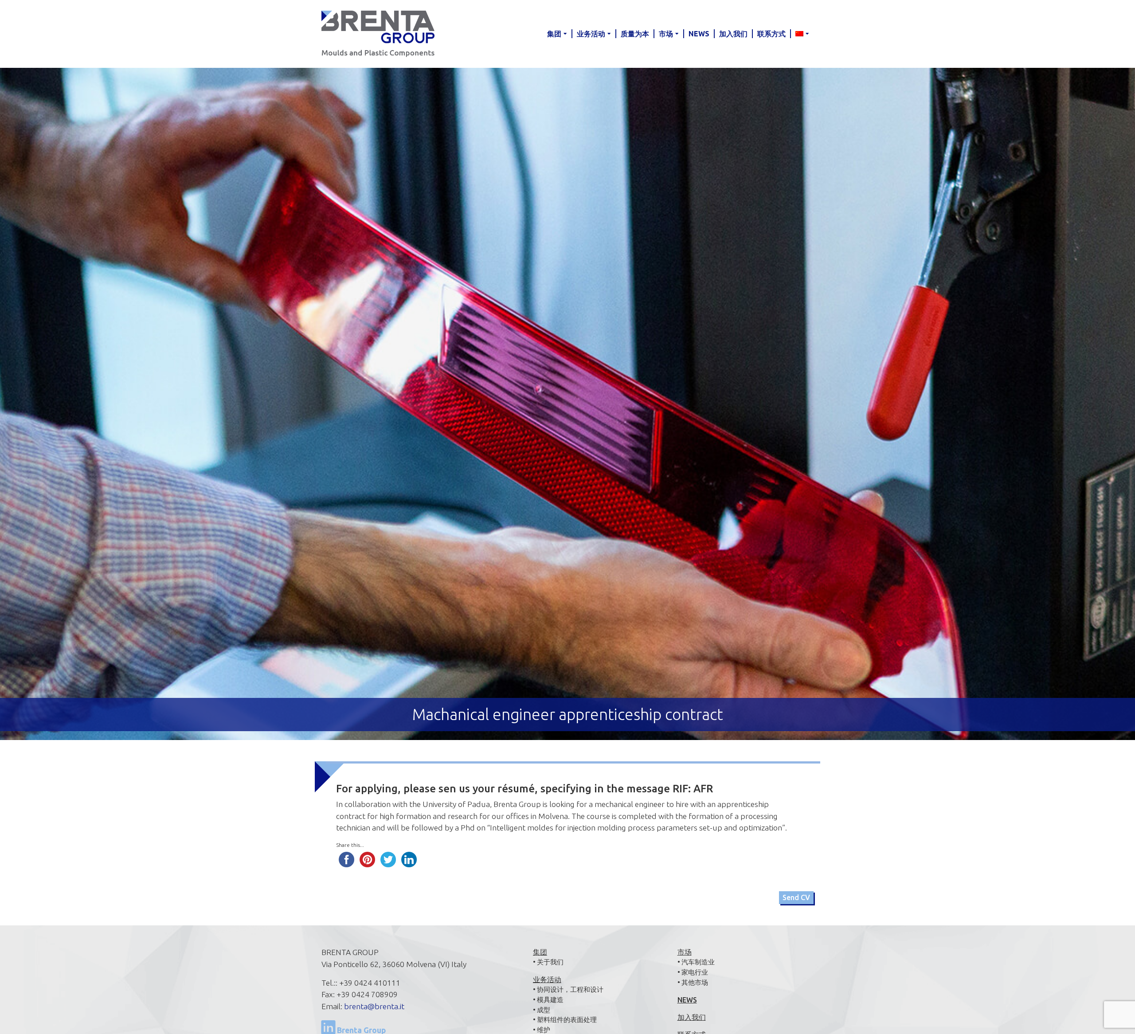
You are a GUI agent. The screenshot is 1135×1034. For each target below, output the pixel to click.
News (699, 34)
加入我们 (733, 34)
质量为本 (635, 34)
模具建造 (550, 999)
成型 (543, 1010)
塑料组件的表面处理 (567, 1019)
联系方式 (771, 34)
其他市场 (694, 982)
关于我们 (550, 962)
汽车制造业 (698, 962)
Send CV (796, 897)
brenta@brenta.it (374, 1006)
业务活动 (591, 34)
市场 (666, 34)
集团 (554, 34)
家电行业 (694, 972)
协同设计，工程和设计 (570, 989)
